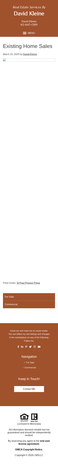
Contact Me (29, 389)
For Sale (9, 297)
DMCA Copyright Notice (28, 449)
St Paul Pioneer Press (28, 283)
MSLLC (39, 455)
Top (54, 456)
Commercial (11, 304)
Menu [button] (31, 33)
